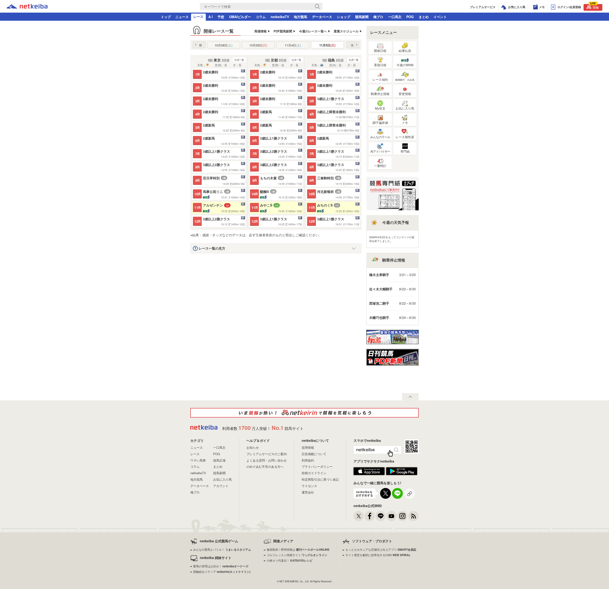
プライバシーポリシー (317, 466)
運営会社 (308, 492)
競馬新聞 (361, 16)
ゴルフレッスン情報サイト (297, 555)
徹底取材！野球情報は (298, 549)
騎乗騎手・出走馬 (404, 79)
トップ (166, 16)
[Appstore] (369, 474)
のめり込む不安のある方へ (265, 466)
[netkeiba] (27, 7)
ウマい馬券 (198, 460)
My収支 (380, 108)
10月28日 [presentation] (223, 45)
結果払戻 (405, 50)
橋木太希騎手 (379, 274)
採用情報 (308, 447)
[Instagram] (402, 516)
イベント (440, 16)
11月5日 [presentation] (327, 45)
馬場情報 (260, 31)
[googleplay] (401, 474)
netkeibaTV (280, 16)
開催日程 (380, 50)
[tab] (223, 44)
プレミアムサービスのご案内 (266, 454)
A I (210, 16)
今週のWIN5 (405, 65)
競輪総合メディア (221, 571)
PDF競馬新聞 (283, 31)
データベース (322, 16)
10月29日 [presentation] (258, 45)
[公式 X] (359, 516)
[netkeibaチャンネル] (391, 516)
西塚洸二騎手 (379, 303)
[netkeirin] (304, 413)
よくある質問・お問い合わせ (266, 460)
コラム (261, 16)
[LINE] (380, 516)
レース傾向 (380, 79)
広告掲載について (314, 454)
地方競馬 (300, 16)
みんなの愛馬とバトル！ (222, 549)
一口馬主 (395, 16)
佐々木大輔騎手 (381, 289)
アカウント (221, 485)
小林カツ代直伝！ (289, 560)
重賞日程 (380, 65)
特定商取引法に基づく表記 (320, 479)
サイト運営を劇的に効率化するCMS (377, 555)
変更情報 (405, 93)
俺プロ (378, 16)
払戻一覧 (239, 59)
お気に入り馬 (405, 108)
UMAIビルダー (240, 16)
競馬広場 (219, 460)
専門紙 (405, 151)
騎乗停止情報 (380, 93)
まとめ (424, 16)
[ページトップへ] (410, 396)
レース (198, 16)
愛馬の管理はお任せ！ (220, 566)
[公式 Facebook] (369, 516)
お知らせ (252, 447)
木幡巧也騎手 (379, 317)
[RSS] (413, 516)
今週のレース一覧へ (313, 31)
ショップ (343, 16)
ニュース (182, 16)
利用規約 (308, 460)
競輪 (594, 7)
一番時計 (380, 165)
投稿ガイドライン (314, 473)
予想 (220, 16)
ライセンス (309, 485)
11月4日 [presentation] (293, 45)
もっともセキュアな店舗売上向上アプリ (380, 549)
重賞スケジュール (346, 31)
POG (410, 16)
